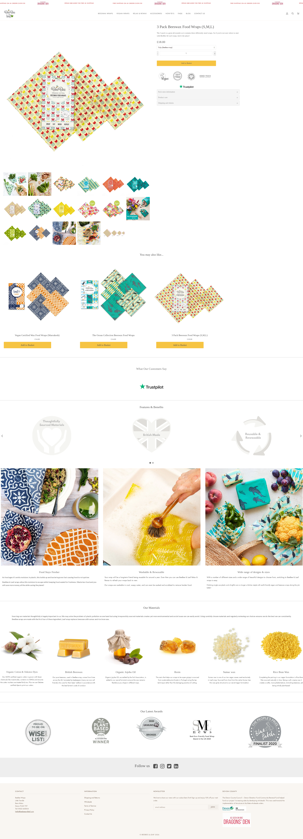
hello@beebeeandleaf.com (24, 811)
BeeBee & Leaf (148, 834)
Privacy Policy (89, 810)
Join (213, 807)
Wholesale (88, 802)
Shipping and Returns (92, 797)
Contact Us (88, 814)
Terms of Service (90, 806)
